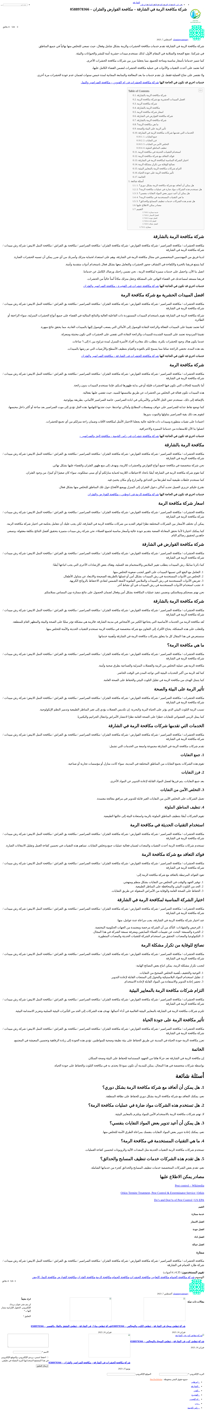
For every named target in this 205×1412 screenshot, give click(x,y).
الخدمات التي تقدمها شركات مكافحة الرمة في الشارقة (166, 132)
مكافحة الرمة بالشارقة (148, 107)
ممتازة (148, 227)
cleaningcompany (180, 39)
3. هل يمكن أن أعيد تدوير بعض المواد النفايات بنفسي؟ (163, 193)
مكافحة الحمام (120, 1277)
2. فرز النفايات (150, 140)
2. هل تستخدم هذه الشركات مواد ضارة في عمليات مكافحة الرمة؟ (169, 189)
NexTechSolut (156, 1379)
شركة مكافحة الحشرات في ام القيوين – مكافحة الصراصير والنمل (120, 82)
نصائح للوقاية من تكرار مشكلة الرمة (156, 164)
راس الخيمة (175, 5)
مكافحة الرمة (103, 1277)
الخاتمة (141, 176)
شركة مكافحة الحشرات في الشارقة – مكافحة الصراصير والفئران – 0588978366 (89, 1362)
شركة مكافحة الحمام (182, 1277)
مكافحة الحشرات (140, 1277)
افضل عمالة (153, 224)
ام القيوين (166, 5)
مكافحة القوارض (67, 1277)
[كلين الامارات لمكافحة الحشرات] (195, 23)
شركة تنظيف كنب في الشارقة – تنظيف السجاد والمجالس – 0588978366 (167, 1341)
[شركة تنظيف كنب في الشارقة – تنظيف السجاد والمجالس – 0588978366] (189, 1335)
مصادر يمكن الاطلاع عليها (149, 205)
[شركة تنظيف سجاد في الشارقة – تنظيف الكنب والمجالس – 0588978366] (164, 1320)
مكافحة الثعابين (160, 1277)
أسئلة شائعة (137, 181)
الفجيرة (159, 5)
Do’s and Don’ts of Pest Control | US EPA (179, 1200)
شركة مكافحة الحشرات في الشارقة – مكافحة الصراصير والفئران (120, 356)
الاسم (45, 1352)
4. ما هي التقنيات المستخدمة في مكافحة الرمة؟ (160, 197)
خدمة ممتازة (153, 212)
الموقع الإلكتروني (143, 1374)
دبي (196, 1403)
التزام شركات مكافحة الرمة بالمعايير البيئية (160, 168)
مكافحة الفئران (86, 1277)
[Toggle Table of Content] (199, 90)
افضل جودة (153, 218)
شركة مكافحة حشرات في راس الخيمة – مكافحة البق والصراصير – (119, 436)
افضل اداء (152, 221)
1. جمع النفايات (150, 136)
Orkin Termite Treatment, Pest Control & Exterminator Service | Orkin (162, 1192)
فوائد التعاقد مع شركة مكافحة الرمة (156, 156)
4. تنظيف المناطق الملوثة (155, 148)
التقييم (140, 209)
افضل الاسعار (154, 215)
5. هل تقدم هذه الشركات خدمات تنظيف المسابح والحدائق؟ (166, 201)
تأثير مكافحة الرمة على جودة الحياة (156, 172)
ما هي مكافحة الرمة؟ (147, 124)
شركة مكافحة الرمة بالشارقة (151, 95)
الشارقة (149, 5)
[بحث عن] (2, 5)
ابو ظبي (143, 5)
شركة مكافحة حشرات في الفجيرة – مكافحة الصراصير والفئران (121, 286)
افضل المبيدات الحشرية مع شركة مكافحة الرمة (161, 99)
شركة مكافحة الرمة (147, 103)
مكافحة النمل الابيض (44, 1277)
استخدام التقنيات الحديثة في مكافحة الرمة (159, 151)
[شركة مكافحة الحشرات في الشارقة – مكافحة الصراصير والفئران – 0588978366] (109, 1356)
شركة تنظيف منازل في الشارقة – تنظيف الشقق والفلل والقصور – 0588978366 (71, 1326)
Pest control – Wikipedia (189, 1185)
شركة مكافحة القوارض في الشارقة (155, 116)
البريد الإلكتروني (196, 1374)
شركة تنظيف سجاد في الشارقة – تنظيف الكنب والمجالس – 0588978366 (148, 1326)
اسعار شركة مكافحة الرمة (150, 112)
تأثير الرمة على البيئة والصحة (151, 128)
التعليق (27, 1316)
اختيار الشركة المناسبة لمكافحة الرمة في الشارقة (163, 160)
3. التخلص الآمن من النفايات (156, 144)
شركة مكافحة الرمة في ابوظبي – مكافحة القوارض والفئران (123, 494)
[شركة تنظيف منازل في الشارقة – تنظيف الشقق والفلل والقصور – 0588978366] (90, 1320)
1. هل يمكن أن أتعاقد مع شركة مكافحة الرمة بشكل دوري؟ (165, 185)
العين (196, 1390)
